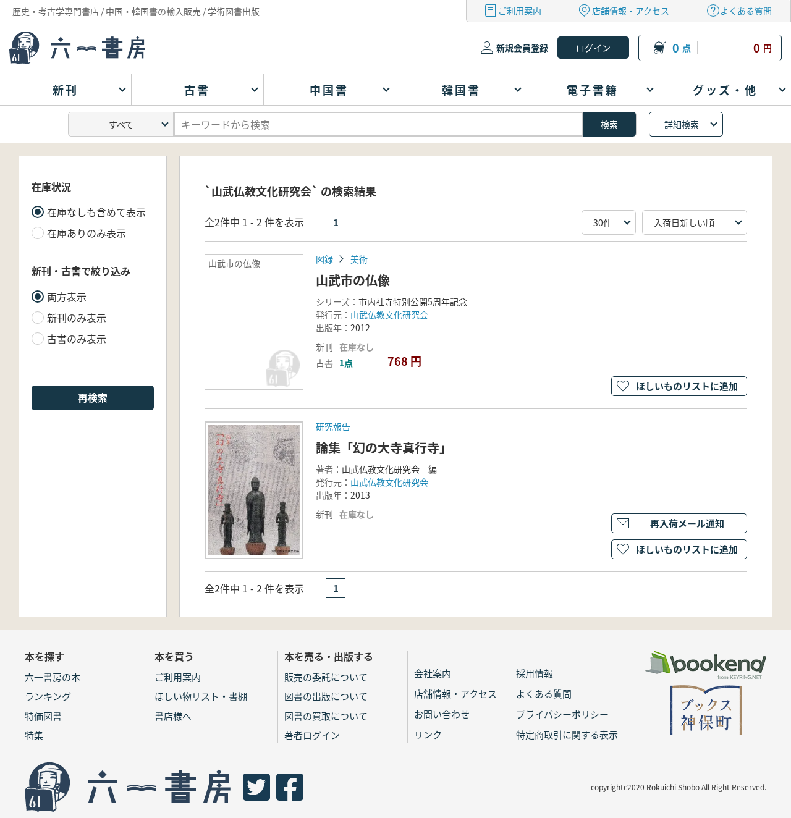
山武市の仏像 (353, 280)
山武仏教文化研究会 (389, 314)
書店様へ (173, 715)
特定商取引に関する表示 (567, 734)
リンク (428, 734)
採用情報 (534, 673)
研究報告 (333, 426)
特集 (34, 734)
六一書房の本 (52, 676)
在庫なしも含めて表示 (96, 211)
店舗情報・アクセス (630, 10)
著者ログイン (312, 734)
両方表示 (67, 296)
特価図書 (43, 715)
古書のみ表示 (76, 338)
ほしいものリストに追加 (687, 385)
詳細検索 (681, 124)
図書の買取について (326, 715)
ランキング (48, 695)
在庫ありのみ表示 (86, 233)
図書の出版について (326, 695)
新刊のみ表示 (76, 317)
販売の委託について (326, 676)
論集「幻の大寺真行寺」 (384, 448)
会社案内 (432, 673)
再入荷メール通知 (687, 523)
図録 (324, 259)
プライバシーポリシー (562, 713)
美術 (359, 259)
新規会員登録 (522, 47)
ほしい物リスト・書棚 (200, 695)
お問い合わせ (442, 713)
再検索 (93, 397)
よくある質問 (746, 10)
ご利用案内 (519, 10)
